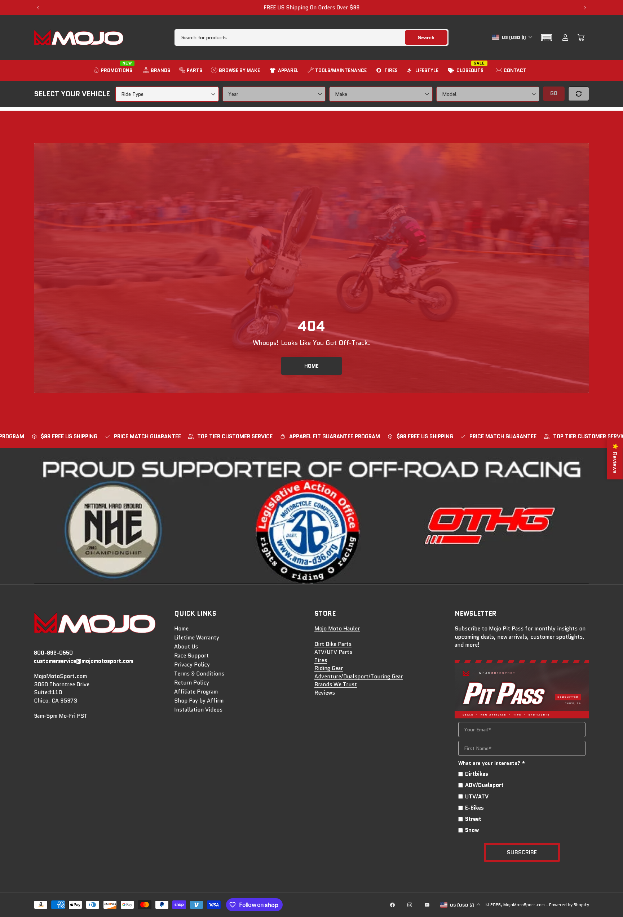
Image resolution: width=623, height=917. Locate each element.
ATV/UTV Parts (333, 652)
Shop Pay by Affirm (199, 701)
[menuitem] (113, 70)
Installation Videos (198, 710)
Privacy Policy (192, 665)
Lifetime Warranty (196, 638)
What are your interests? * (491, 763)
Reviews (324, 693)
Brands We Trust (335, 684)
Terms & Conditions (199, 674)
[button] (546, 37)
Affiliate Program (196, 692)
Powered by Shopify (569, 905)
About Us (186, 647)
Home (181, 629)
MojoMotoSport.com (524, 905)
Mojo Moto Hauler (337, 629)
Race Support (191, 656)
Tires (320, 660)
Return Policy (191, 683)
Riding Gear (328, 668)
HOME (311, 365)
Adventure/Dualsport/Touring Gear (358, 677)
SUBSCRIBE (522, 852)
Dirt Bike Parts (333, 644)
